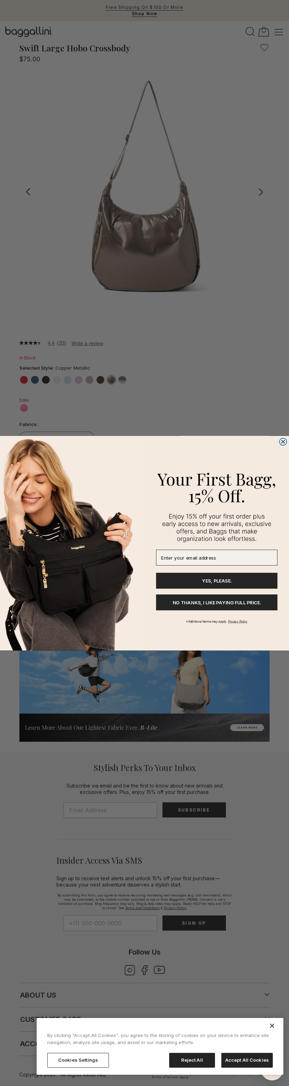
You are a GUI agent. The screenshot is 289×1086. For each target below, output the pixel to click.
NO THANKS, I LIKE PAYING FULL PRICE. (217, 602)
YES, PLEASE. (217, 581)
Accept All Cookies (247, 1060)
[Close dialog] (283, 441)
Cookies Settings (78, 1060)
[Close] (272, 1025)
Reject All (192, 1060)
